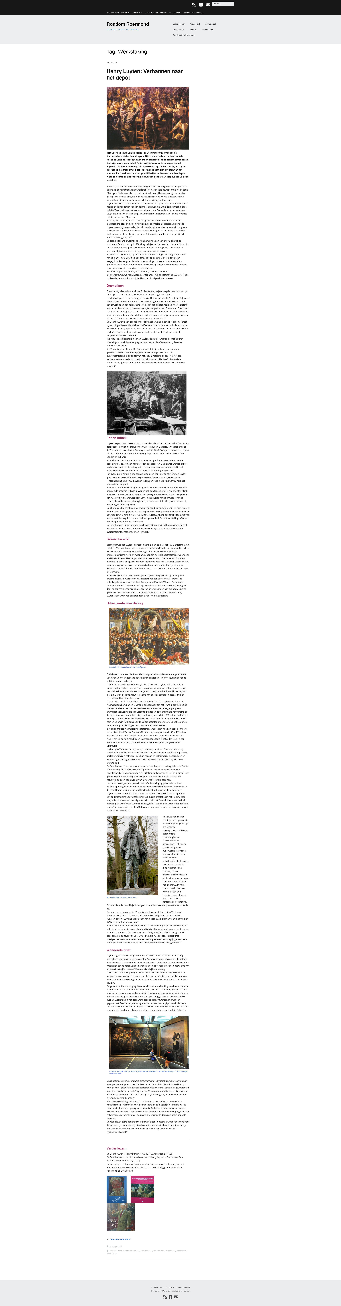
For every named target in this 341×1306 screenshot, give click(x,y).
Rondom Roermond (128, 24)
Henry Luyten (137, 1250)
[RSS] (195, 5)
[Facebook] (201, 5)
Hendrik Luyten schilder (119, 1250)
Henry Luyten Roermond (155, 1250)
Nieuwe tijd (125, 12)
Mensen (163, 12)
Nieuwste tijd (138, 12)
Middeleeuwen (113, 12)
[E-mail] (208, 5)
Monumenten (174, 12)
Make (164, 1291)
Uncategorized (115, 1246)
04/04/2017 (112, 63)
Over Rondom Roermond (193, 12)
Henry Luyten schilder (176, 1250)
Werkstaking (112, 1253)
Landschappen (152, 12)
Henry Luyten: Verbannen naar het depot (145, 74)
